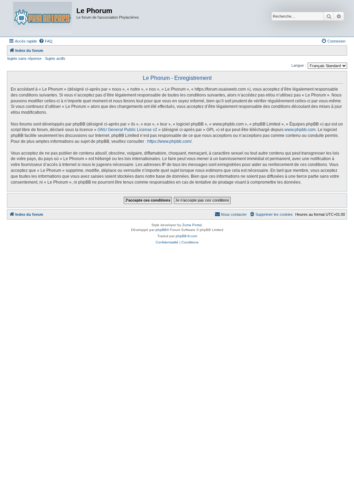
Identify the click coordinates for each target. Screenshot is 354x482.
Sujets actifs (55, 58)
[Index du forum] (42, 18)
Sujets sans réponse (24, 58)
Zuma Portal (192, 225)
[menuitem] (46, 41)
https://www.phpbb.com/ (169, 141)
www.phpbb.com (300, 129)
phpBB (161, 230)
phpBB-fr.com (186, 236)
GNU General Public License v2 (127, 129)
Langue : (298, 65)
